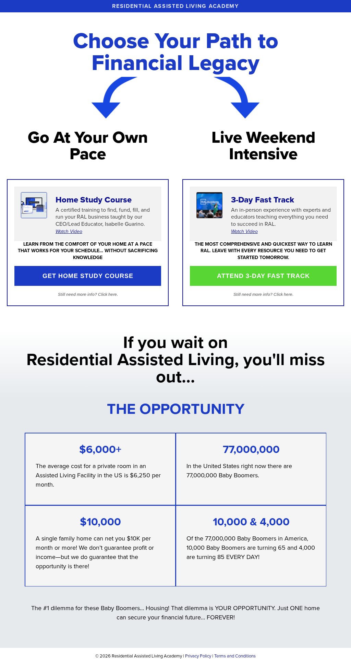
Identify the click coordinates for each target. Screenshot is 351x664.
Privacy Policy (198, 656)
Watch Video (69, 231)
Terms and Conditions (235, 656)
